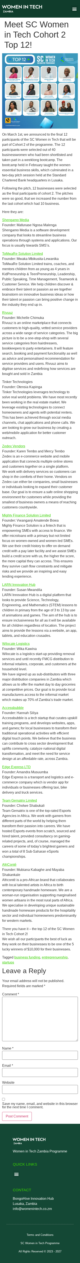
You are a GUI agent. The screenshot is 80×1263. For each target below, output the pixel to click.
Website (8, 1082)
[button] (74, 8)
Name (7, 1048)
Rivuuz (7, 312)
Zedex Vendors (13, 446)
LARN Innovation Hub (18, 585)
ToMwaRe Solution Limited (22, 253)
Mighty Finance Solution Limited (26, 515)
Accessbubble (13, 708)
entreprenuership (55, 957)
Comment (10, 994)
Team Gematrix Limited (19, 800)
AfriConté (9, 864)
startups (8, 962)
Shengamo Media (15, 220)
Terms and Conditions (40, 1234)
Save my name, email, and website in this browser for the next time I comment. (40, 1105)
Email (7, 1065)
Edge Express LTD (16, 767)
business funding (27, 957)
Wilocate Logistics (16, 644)
